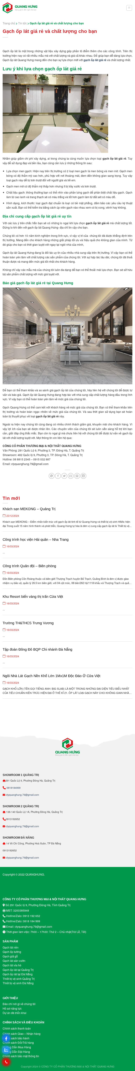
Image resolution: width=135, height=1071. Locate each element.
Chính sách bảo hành (16, 1038)
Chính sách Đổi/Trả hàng (18, 1043)
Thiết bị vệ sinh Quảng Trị (19, 979)
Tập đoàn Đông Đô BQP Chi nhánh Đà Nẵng (37, 649)
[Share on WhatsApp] (51, 476)
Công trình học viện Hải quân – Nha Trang (36, 539)
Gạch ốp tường (12, 952)
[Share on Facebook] (58, 476)
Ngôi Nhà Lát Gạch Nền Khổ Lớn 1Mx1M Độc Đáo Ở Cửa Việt (51, 676)
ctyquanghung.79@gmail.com (22, 794)
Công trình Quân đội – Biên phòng (29, 566)
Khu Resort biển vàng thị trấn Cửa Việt (33, 596)
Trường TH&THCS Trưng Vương (28, 623)
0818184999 (13, 787)
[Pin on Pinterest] (77, 476)
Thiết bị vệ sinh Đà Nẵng (18, 983)
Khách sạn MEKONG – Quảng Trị (29, 509)
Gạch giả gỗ (10, 956)
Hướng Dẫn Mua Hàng (17, 1047)
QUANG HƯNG (105, 1066)
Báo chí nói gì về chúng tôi (19, 1004)
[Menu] (129, 8)
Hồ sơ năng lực (12, 1008)
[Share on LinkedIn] (83, 476)
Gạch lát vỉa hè (12, 965)
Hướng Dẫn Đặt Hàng (16, 1052)
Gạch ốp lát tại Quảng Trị (18, 970)
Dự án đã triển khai (14, 1013)
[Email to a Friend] (71, 476)
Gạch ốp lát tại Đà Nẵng (18, 974)
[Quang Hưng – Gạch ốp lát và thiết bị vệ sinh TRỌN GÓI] (20, 7)
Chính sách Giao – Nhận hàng (21, 1034)
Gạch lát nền (10, 947)
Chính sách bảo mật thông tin (21, 1056)
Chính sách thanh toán (17, 1028)
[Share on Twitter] (64, 476)
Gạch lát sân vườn (14, 961)
